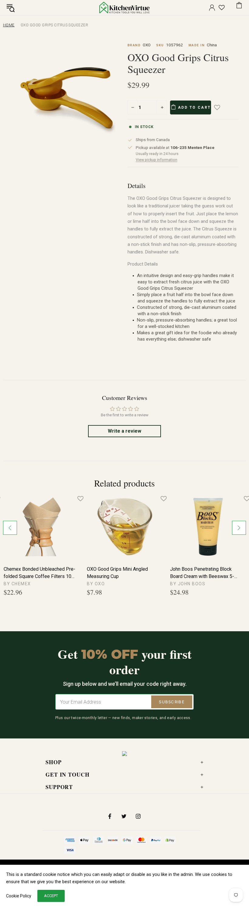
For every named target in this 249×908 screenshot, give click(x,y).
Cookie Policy (18, 895)
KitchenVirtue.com (124, 7)
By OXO (96, 583)
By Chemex (17, 583)
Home (9, 25)
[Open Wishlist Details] (222, 8)
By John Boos (187, 583)
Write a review (124, 431)
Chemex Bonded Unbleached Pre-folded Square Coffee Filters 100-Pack (40, 573)
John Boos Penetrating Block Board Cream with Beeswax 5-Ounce (202, 573)
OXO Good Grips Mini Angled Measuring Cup (117, 572)
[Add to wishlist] (221, 107)
